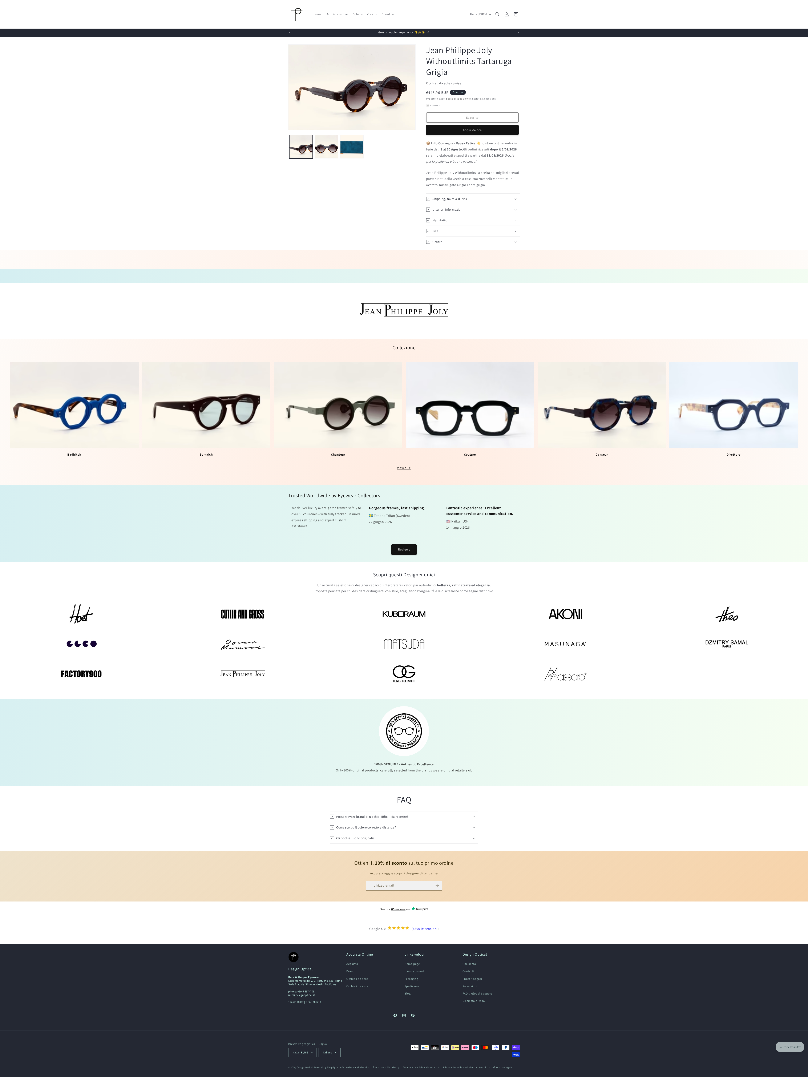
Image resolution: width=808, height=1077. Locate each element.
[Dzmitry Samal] (726, 644)
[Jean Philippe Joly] (242, 674)
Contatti (468, 971)
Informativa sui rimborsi (353, 1067)
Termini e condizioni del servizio (421, 1067)
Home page (412, 964)
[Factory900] (81, 674)
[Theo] (726, 614)
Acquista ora (472, 130)
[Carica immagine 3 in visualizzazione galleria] (352, 146)
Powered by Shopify (324, 1067)
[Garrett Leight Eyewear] (81, 644)
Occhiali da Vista (357, 986)
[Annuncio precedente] (289, 33)
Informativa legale (502, 1067)
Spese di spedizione (458, 98)
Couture (470, 454)
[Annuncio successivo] (518, 33)
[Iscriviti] (437, 886)
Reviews (404, 549)
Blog (407, 993)
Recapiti (483, 1067)
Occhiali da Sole (357, 979)
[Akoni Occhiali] (565, 614)
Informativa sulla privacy (385, 1067)
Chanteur (338, 454)
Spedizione (411, 986)
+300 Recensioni (425, 929)
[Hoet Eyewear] (81, 614)
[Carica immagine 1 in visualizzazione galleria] (301, 146)
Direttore (733, 454)
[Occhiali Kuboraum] (404, 614)
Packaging (411, 979)
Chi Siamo (469, 964)
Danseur (601, 454)
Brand (350, 971)
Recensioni (469, 986)
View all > (404, 468)
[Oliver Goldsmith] (404, 674)
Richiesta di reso (473, 1001)
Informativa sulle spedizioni (458, 1067)
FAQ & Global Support (477, 993)
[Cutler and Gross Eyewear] (242, 614)
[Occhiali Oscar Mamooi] (242, 644)
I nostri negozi (472, 979)
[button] (357, 14)
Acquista (352, 964)
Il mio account (414, 971)
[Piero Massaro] (565, 674)
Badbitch (74, 454)
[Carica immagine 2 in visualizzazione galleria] (326, 146)
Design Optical (305, 1067)
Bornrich (206, 454)
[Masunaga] (565, 644)
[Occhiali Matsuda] (404, 644)
